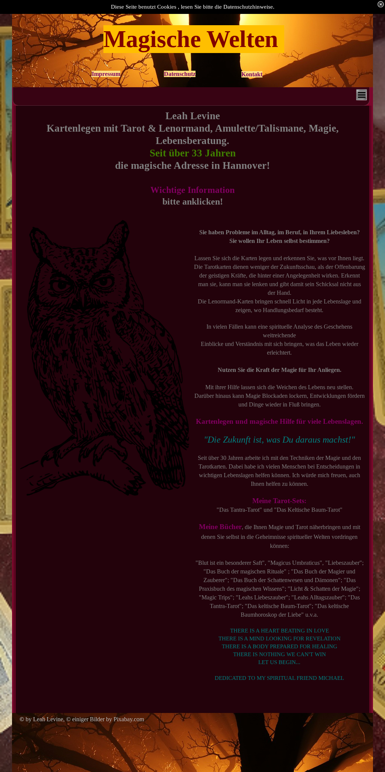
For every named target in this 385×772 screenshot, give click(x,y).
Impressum (106, 74)
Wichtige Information (192, 190)
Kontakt (251, 74)
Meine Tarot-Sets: (279, 501)
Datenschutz (180, 74)
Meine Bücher (220, 527)
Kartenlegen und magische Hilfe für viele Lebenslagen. (279, 421)
